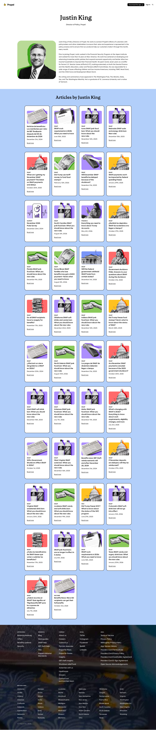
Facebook (84, 642)
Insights (62, 657)
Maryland (62, 696)
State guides (43, 639)
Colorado (20, 707)
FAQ (40, 650)
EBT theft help (44, 646)
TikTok (82, 635)
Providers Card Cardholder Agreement (116, 657)
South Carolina (104, 707)
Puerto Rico (103, 700)
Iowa (39, 711)
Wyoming (123, 714)
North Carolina (84, 711)
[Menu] (152, 5)
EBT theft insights (66, 660)
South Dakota (104, 711)
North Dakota (84, 714)
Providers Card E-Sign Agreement (114, 660)
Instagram (84, 639)
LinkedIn (83, 650)
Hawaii (40, 696)
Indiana (41, 707)
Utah (122, 689)
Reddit (82, 646)
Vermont (123, 693)
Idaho (40, 700)
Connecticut (22, 711)
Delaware (21, 714)
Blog (40, 635)
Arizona (20, 696)
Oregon (102, 693)
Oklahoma (103, 689)
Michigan (61, 703)
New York (82, 707)
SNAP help (42, 642)
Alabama (20, 689)
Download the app (135, 4)
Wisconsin (123, 711)
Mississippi (62, 711)
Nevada (82, 693)
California (21, 703)
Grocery (62, 675)
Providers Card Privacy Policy (112, 653)
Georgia (41, 689)
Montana (61, 718)
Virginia (123, 696)
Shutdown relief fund (67, 664)
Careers (62, 639)
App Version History (109, 646)
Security (20, 646)
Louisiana (61, 689)
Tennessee (103, 714)
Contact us (63, 642)
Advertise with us (66, 668)
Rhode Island (104, 703)
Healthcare (63, 671)
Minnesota (62, 707)
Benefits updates (24, 642)
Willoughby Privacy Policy (111, 642)
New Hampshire (85, 696)
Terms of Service (107, 635)
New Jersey (83, 700)
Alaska (19, 693)
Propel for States (65, 653)
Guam (40, 693)
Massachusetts (63, 700)
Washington (124, 700)
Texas (101, 718)
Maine (60, 693)
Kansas (40, 714)
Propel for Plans (65, 650)
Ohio (80, 718)
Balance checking (24, 635)
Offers (19, 639)
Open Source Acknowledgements (114, 664)
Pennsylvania (104, 696)
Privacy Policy (106, 639)
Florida (19, 718)
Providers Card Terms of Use (112, 650)
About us (62, 635)
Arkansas (20, 700)
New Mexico (83, 703)
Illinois (40, 703)
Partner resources (66, 646)
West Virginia (125, 707)
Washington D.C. (126, 703)
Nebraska (82, 689)
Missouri (61, 714)
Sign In (148, 4)
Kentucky (41, 718)
